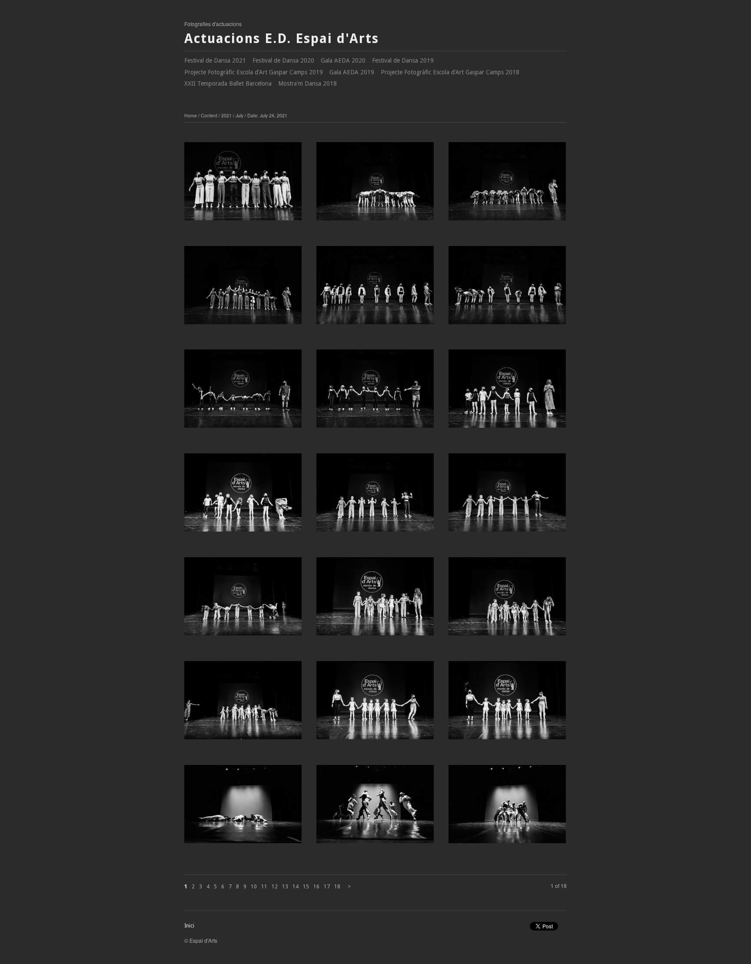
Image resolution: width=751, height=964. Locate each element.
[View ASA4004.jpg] (375, 288)
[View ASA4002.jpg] (243, 391)
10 (254, 887)
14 (295, 887)
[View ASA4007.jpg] (375, 184)
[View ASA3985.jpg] (243, 807)
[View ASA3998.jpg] (243, 495)
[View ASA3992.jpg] (375, 599)
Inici (189, 926)
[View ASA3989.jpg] (375, 703)
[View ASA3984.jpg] (375, 807)
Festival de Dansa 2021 (215, 60)
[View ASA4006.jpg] (507, 184)
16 (316, 887)
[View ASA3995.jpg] (507, 495)
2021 (226, 115)
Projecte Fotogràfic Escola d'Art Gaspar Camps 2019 (253, 72)
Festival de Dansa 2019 (403, 60)
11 (264, 887)
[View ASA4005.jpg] (243, 288)
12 (275, 887)
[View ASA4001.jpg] (375, 391)
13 (285, 887)
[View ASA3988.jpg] (507, 703)
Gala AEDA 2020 (343, 60)
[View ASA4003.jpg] (507, 288)
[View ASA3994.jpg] (243, 599)
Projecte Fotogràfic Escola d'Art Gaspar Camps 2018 (450, 72)
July (239, 115)
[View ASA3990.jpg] (243, 703)
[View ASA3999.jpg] (507, 391)
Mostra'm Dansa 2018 (307, 83)
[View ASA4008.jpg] (243, 184)
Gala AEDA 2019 (351, 72)
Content (209, 115)
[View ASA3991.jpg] (507, 599)
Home (190, 115)
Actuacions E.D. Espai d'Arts (281, 38)
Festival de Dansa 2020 (283, 60)
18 (337, 887)
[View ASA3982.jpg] (507, 807)
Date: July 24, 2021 (267, 115)
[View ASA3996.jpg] (375, 495)
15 (306, 887)
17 (327, 887)
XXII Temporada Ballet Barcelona (228, 83)
